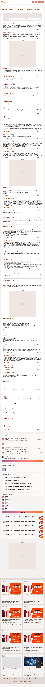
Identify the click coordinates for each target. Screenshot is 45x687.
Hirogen (7, 426)
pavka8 (6, 68)
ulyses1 (6, 226)
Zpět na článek (5, 6)
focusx (6, 381)
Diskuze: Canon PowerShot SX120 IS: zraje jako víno (21, 9)
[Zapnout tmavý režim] (36, 2)
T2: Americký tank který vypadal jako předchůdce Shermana (33, 648)
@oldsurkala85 (7, 86)
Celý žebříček (22, 512)
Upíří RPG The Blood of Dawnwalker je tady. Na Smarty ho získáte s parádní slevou (10, 602)
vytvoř (31, 15)
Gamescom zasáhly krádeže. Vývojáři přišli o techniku (10, 675)
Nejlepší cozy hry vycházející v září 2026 (9, 668)
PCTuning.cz (5, 531)
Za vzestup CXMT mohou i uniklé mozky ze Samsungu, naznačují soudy (31, 669)
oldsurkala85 (7, 23)
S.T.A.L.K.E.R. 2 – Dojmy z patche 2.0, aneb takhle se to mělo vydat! (33, 627)
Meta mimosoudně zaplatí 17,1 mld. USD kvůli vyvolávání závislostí (32, 675)
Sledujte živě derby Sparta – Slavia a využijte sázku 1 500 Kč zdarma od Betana (19, 516)
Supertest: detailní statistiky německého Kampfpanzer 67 (31, 651)
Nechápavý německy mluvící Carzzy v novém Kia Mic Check (11, 651)
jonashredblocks (8, 318)
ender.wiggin (8, 355)
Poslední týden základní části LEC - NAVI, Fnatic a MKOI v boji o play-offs (11, 648)
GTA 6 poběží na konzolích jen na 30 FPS (9, 622)
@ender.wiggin (7, 367)
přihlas (20, 15)
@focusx (6, 389)
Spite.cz (4, 517)
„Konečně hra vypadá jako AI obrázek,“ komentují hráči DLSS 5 (11, 599)
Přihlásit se (41, 1)
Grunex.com (5, 522)
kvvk (6, 187)
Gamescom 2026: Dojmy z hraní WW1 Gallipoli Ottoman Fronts (32, 602)
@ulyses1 (6, 242)
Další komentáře (22, 460)
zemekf (7, 365)
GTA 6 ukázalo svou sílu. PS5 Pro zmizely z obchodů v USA (31, 599)
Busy (6, 32)
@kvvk (6, 200)
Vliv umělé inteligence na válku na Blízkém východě (11, 624)
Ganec (7, 259)
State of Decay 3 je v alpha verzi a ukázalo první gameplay (32, 623)
